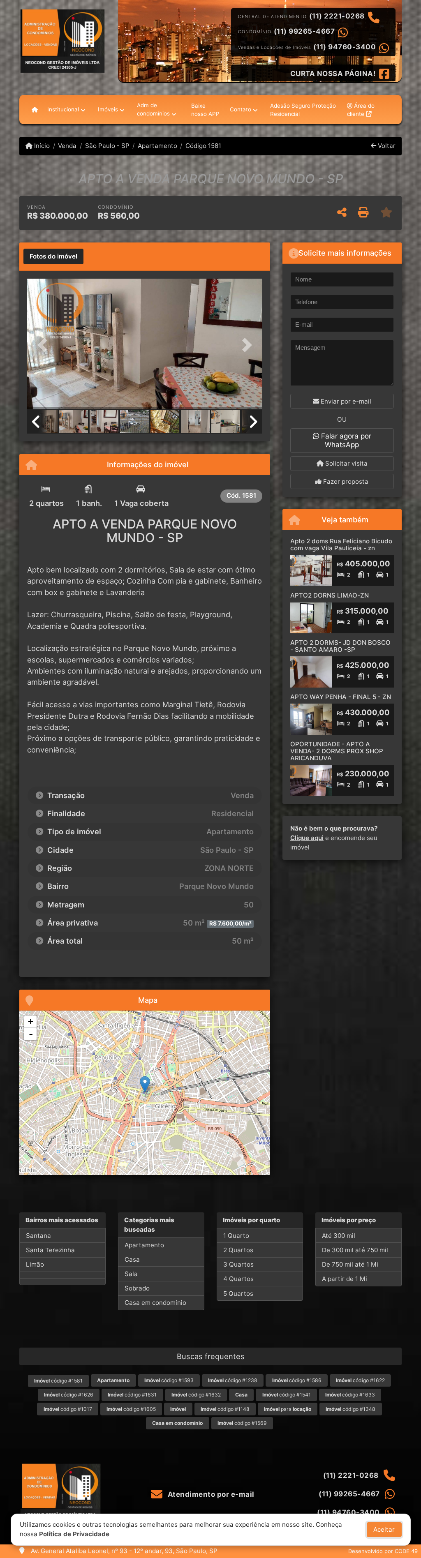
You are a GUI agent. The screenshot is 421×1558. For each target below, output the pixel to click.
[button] (44, 344)
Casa (132, 1259)
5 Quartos (238, 1293)
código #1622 (360, 1380)
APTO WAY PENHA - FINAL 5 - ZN (340, 697)
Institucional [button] (63, 109)
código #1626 (68, 1395)
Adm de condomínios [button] (153, 109)
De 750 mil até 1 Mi (350, 1264)
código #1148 (225, 1409)
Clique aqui (307, 838)
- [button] (31, 1034)
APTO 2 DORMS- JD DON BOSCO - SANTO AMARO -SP (340, 646)
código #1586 (297, 1380)
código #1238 (232, 1380)
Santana (38, 1235)
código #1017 (68, 1409)
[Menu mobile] (35, 109)
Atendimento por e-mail (210, 1494)
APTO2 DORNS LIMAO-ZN (329, 595)
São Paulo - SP (107, 146)
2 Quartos (238, 1250)
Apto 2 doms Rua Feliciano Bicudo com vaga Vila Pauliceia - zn (341, 544)
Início (41, 146)
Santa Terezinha (50, 1250)
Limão (35, 1264)
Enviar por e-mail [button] (345, 401)
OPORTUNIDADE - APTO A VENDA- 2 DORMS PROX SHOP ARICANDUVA (336, 751)
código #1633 (350, 1395)
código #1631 (132, 1395)
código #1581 (58, 1381)
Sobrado (137, 1288)
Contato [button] (240, 109)
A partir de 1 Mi (344, 1279)
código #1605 (131, 1409)
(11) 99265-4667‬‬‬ (304, 31)
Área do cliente (361, 109)
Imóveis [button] (108, 109)
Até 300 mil (338, 1235)
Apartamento (157, 146)
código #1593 (169, 1380)
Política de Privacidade (74, 1534)
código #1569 (242, 1423)
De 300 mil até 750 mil (355, 1250)
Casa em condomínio (155, 1302)
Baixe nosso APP (205, 109)
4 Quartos (238, 1279)
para (287, 1409)
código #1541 (286, 1395)
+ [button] (30, 1021)
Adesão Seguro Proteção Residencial (303, 109)
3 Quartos (238, 1264)
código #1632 (196, 1395)
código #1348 (350, 1409)
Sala (131, 1274)
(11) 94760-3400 (344, 47)
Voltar (386, 146)
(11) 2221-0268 (337, 16)
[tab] (53, 256)
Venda (67, 146)
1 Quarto (236, 1235)
